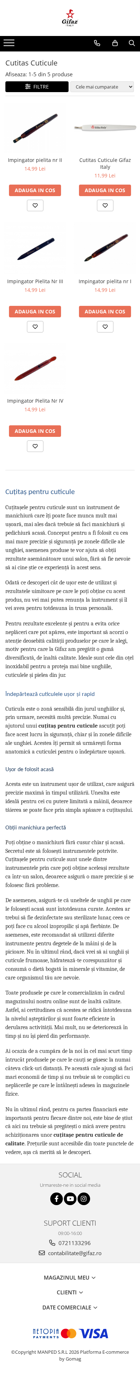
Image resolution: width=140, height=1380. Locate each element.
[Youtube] (70, 1199)
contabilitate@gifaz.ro (74, 1253)
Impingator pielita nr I (105, 281)
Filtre (40, 86)
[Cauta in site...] (132, 43)
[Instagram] (84, 1199)
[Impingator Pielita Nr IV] (35, 368)
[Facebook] (56, 1199)
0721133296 (74, 1242)
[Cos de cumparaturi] (115, 43)
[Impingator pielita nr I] (105, 248)
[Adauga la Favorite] (35, 205)
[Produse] (10, 45)
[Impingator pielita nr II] (35, 128)
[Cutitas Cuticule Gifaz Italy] (105, 128)
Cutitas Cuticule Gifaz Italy (105, 163)
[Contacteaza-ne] (97, 43)
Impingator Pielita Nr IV (35, 400)
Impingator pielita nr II (35, 160)
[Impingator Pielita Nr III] (35, 248)
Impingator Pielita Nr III (35, 281)
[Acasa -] (70, 18)
